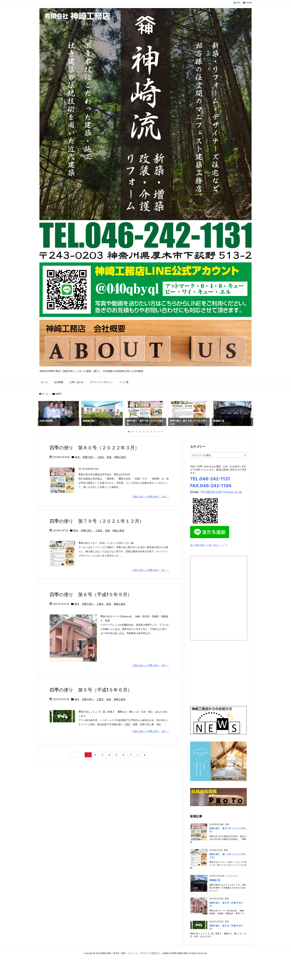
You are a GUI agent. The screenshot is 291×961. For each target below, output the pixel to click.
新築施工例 (214, 880)
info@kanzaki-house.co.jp (221, 492)
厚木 (77, 457)
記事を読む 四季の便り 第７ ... (150, 570)
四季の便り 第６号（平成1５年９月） (91, 594)
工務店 (100, 457)
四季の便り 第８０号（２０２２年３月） (94, 448)
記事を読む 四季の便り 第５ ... (150, 731)
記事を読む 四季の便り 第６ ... (150, 665)
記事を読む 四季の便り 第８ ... (150, 496)
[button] (43, 414)
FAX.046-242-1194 (210, 485)
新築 (109, 457)
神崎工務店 (120, 457)
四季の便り (88, 457)
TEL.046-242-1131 (210, 478)
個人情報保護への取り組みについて (209, 545)
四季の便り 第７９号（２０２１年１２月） (97, 521)
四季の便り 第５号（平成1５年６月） (91, 690)
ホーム (45, 393)
